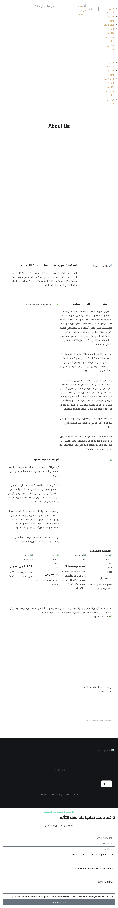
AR (90, 9)
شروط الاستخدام (45, 794)
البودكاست (109, 25)
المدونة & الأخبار (110, 31)
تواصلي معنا (110, 47)
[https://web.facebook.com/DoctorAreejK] (59, 785)
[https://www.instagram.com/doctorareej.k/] (86, 785)
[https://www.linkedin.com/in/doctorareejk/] (32, 785)
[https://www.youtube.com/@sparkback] (46, 785)
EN (90, 15)
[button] (108, 56)
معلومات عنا (109, 39)
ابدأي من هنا (110, 10)
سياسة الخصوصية (57, 794)
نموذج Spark (111, 18)
